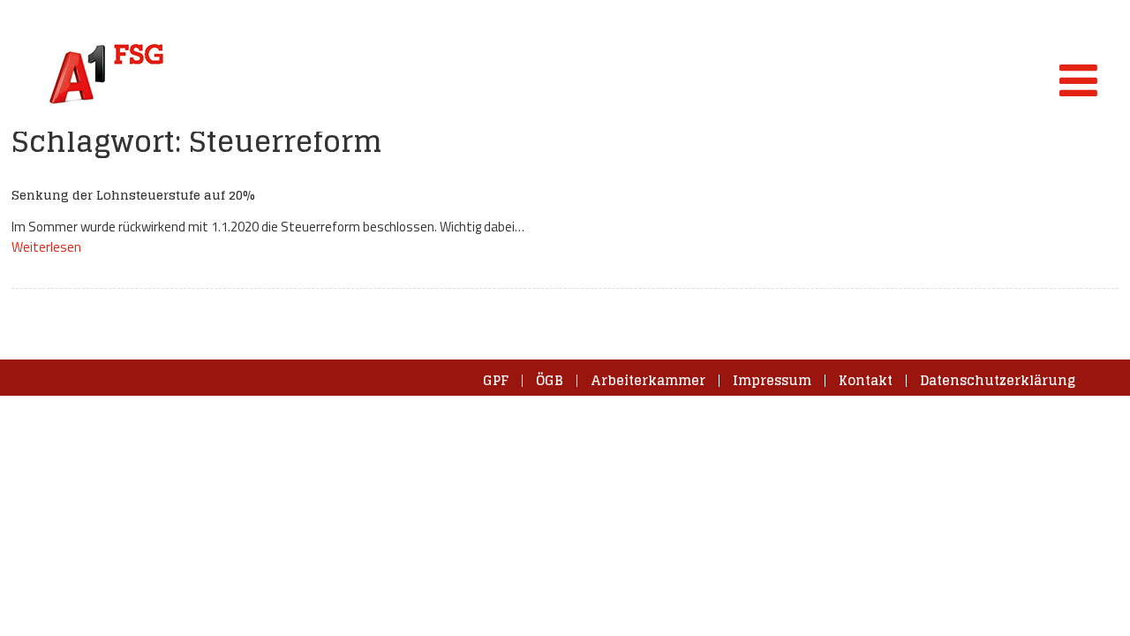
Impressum (772, 380)
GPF (495, 380)
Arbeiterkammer (648, 380)
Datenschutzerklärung (997, 380)
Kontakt (866, 380)
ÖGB (549, 380)
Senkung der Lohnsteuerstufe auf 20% (133, 195)
